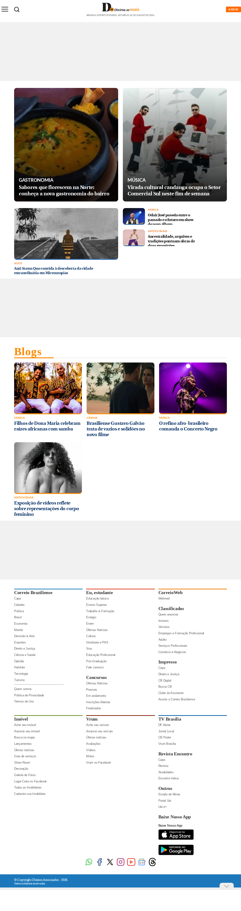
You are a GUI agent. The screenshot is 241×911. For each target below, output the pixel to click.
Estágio (91, 617)
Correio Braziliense (33, 592)
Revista (163, 766)
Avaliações (93, 743)
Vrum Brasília (167, 743)
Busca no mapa (24, 737)
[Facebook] (99, 865)
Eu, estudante (99, 592)
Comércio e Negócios (172, 652)
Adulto (162, 639)
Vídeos (90, 750)
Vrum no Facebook (98, 762)
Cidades (19, 605)
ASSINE (233, 9)
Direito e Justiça (24, 648)
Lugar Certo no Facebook (30, 781)
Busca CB (165, 686)
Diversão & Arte (24, 636)
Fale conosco (95, 667)
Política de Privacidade (29, 695)
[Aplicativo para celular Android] (176, 854)
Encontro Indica (168, 778)
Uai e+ (162, 806)
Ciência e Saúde (25, 655)
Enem (90, 623)
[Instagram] (120, 865)
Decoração (21, 768)
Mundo (18, 630)
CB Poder (164, 737)
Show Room (22, 762)
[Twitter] (110, 865)
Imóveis (163, 621)
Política (19, 611)
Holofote (19, 667)
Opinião (19, 661)
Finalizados (93, 708)
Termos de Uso (24, 701)
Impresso (167, 661)
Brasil (17, 617)
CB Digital (164, 680)
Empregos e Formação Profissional (181, 633)
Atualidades (166, 772)
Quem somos (23, 689)
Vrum (92, 719)
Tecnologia (21, 673)
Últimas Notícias (97, 630)
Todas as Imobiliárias (28, 787)
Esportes (20, 642)
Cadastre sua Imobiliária (29, 794)
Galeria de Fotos (25, 775)
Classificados (171, 608)
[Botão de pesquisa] (16, 9)
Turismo (19, 680)
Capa (17, 598)
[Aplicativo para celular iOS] (176, 839)
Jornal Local (166, 731)
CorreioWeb (170, 592)
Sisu (89, 648)
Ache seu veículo (97, 725)
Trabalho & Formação (100, 611)
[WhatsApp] (89, 865)
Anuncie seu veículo (99, 731)
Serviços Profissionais (172, 645)
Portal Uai (164, 800)
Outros (165, 788)
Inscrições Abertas (98, 702)
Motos (90, 756)
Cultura (90, 636)
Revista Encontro (175, 753)
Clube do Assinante (171, 693)
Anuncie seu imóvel (27, 731)
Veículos (164, 627)
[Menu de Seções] (4, 9)
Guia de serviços (25, 756)
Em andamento (96, 696)
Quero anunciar (168, 614)
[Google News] (142, 865)
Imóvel (21, 719)
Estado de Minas (169, 794)
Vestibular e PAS (97, 642)
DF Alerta (164, 725)
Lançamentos (23, 743)
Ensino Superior (96, 605)
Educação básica (97, 598)
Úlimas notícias (24, 750)
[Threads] (152, 865)
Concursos (96, 677)
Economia (20, 623)
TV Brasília (169, 719)
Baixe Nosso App (174, 816)
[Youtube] (131, 865)
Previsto (91, 689)
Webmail (164, 598)
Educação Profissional (100, 655)
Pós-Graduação (96, 661)
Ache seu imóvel (25, 725)
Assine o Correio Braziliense (176, 699)
